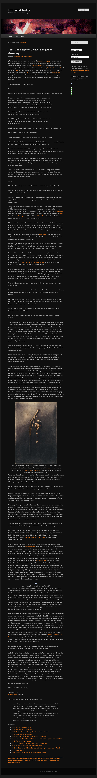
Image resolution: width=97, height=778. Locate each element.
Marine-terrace (12, 695)
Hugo (16, 70)
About (16, 36)
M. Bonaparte (59, 211)
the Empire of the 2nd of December (33, 262)
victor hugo (18, 762)
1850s (38, 760)
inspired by (50, 468)
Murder (10, 760)
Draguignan (21, 216)
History (52, 758)
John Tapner (19, 75)
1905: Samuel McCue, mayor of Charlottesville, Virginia (29, 753)
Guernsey (40, 75)
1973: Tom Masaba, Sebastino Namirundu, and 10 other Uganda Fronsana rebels (37, 739)
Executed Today (19, 10)
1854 (41, 760)
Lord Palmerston (37, 66)
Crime (10, 758)
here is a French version (54, 68)
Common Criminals (58, 757)
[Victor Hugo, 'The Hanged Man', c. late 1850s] (36, 584)
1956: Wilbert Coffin (18, 750)
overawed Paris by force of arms (35, 537)
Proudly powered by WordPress (48, 771)
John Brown (37, 470)
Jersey (28, 72)
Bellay (61, 214)
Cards (22, 36)
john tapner (53, 760)
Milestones (57, 758)
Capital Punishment (37, 757)
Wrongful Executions (25, 760)
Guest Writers (41, 758)
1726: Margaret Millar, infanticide (22, 729)
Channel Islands (48, 757)
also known (28, 470)
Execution (28, 758)
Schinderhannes (30, 547)
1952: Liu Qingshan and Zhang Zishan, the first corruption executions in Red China (37, 748)
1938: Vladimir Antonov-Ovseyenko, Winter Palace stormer (30, 732)
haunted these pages (44, 61)
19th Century (16, 757)
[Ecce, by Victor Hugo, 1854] (36, 463)
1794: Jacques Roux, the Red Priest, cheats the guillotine (29, 743)
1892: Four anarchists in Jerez (21, 741)
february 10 (47, 760)
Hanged (47, 758)
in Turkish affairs (41, 560)
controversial (56, 72)
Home (10, 36)
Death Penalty (16, 758)
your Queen (42, 234)
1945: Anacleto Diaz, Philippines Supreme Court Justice (29, 736)
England (22, 758)
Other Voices (16, 760)
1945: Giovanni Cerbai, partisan (21, 727)
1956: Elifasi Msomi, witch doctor (22, 734)
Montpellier (40, 216)
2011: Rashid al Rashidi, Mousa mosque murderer (27, 746)
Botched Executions (26, 757)
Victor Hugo (23, 42)
